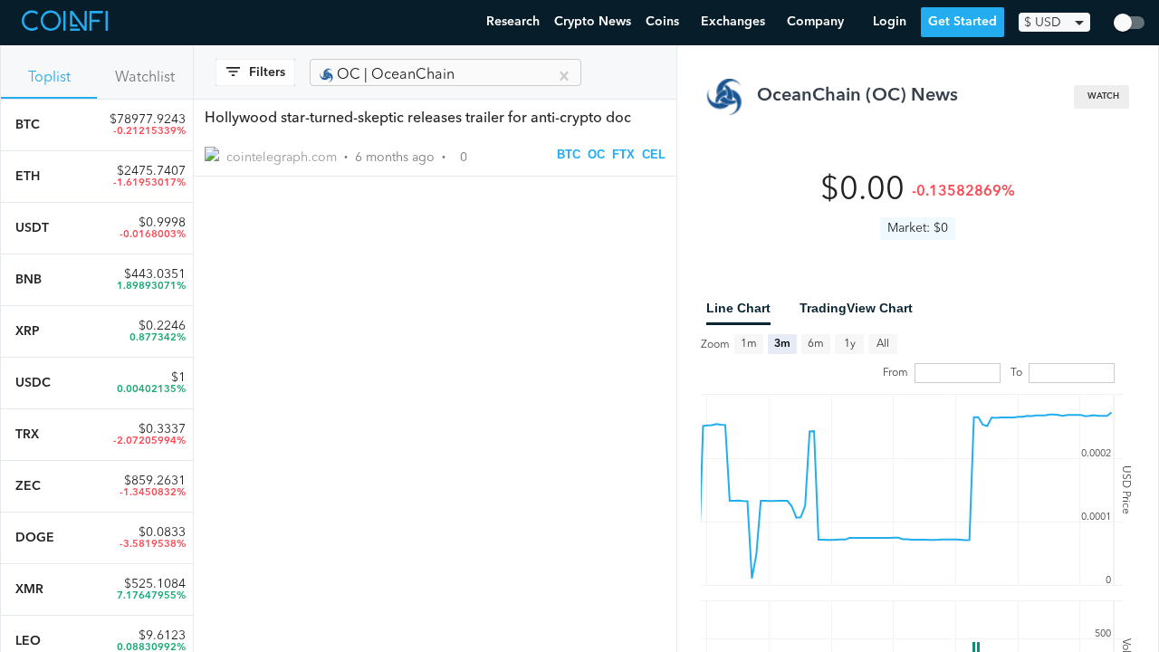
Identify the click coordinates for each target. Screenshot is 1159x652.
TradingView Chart (856, 308)
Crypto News (592, 21)
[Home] (67, 22)
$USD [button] (1042, 22)
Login (889, 21)
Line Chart (738, 308)
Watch (1103, 96)
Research (513, 21)
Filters (267, 72)
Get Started (962, 21)
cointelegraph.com (281, 157)
